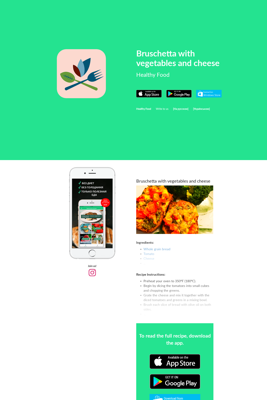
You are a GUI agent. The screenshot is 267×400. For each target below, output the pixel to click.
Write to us (162, 109)
